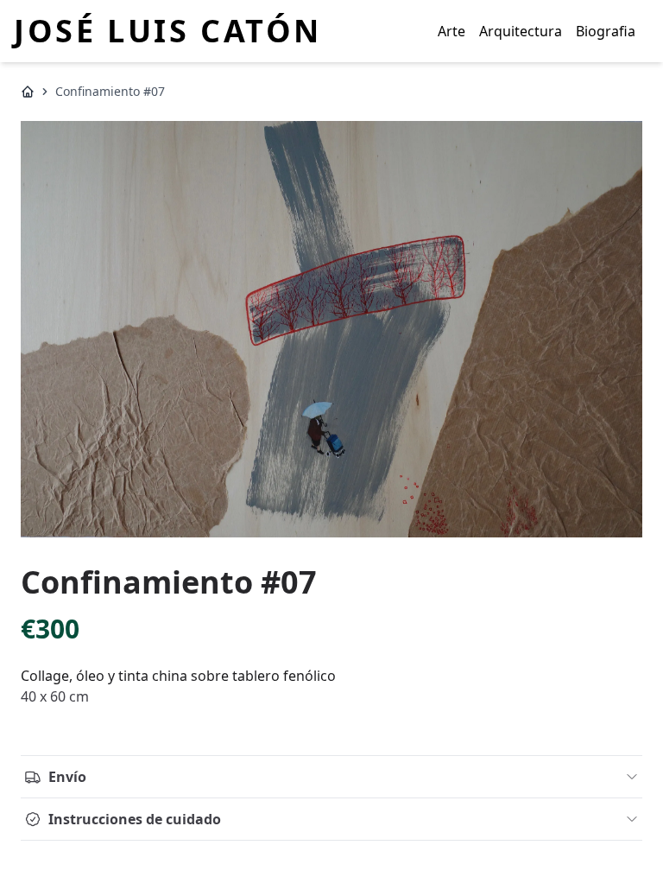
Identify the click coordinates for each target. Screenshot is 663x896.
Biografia (605, 31)
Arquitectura (520, 31)
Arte (451, 31)
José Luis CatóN (168, 31)
